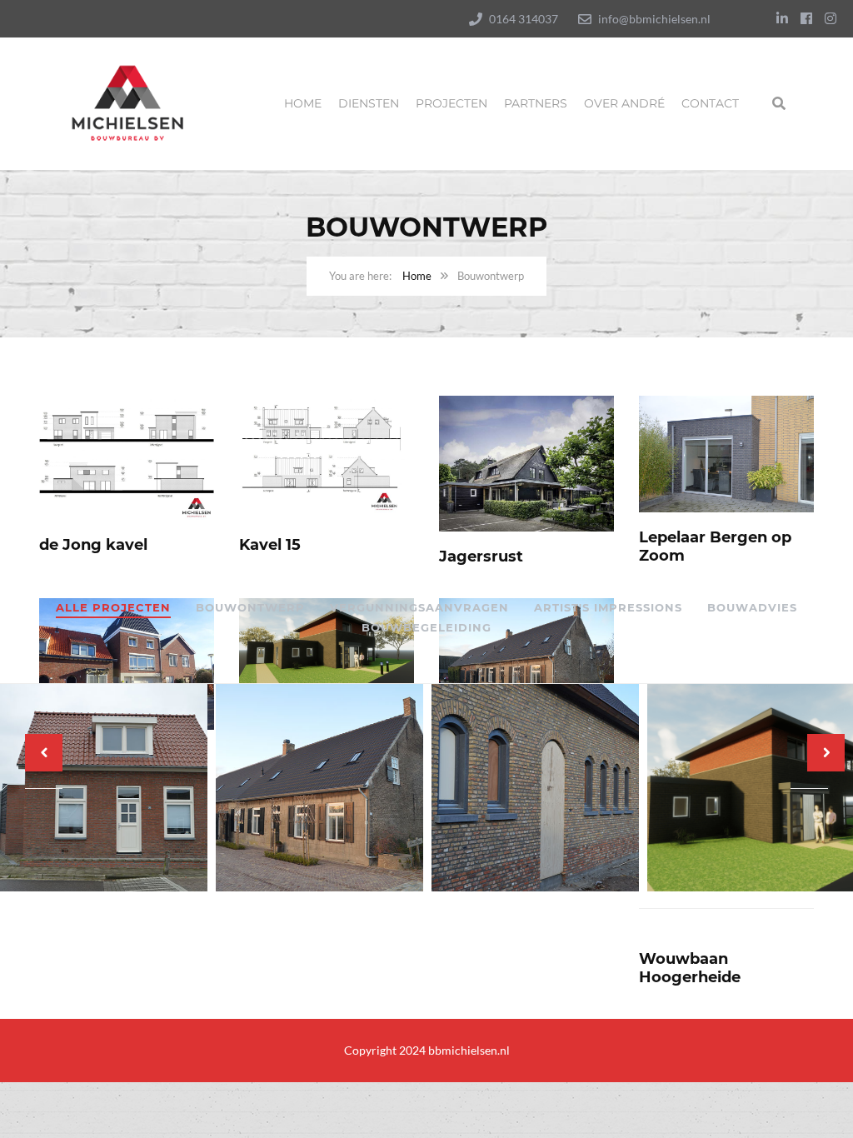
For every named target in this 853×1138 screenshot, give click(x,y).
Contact (710, 103)
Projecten (451, 103)
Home (303, 103)
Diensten (368, 103)
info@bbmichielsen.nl (654, 19)
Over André (624, 103)
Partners (535, 103)
